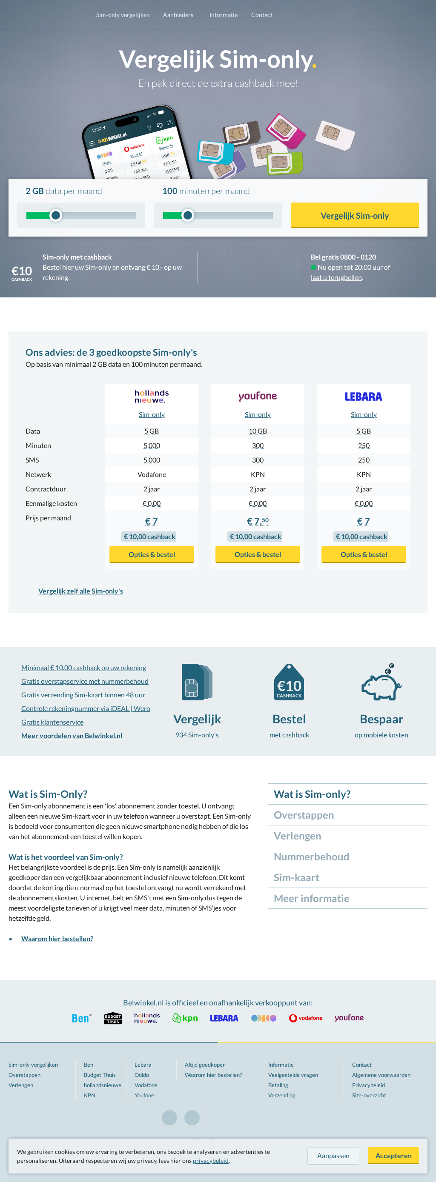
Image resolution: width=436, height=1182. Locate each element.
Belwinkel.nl (44, 15)
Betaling (278, 1085)
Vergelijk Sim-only (355, 215)
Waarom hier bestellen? (57, 938)
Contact (261, 14)
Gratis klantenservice (52, 722)
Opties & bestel (152, 554)
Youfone (144, 1095)
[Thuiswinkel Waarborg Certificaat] (247, 267)
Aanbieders (178, 14)
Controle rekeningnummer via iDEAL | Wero (85, 708)
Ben (88, 1064)
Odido (142, 1074)
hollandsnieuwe (102, 1085)
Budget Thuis (100, 1074)
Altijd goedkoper (205, 1064)
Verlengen (297, 835)
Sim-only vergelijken (123, 14)
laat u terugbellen (336, 277)
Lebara (143, 1064)
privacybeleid (211, 1160)
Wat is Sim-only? (312, 794)
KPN (89, 1095)
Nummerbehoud (312, 856)
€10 (21, 272)
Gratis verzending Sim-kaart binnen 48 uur (83, 695)
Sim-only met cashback (77, 257)
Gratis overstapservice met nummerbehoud (85, 681)
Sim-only (152, 414)
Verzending (281, 1095)
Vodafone (146, 1085)
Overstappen (304, 814)
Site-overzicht (369, 1095)
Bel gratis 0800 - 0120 (343, 257)
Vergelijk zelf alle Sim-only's (80, 591)
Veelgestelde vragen (293, 1074)
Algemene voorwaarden (381, 1074)
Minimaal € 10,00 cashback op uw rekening (83, 667)
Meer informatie (312, 898)
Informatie (223, 14)
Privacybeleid (368, 1085)
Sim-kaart (296, 877)
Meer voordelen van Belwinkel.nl (71, 735)
